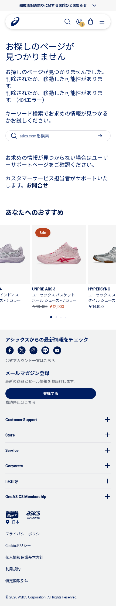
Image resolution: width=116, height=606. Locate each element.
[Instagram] (33, 350)
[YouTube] (57, 350)
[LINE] (45, 350)
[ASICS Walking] (33, 515)
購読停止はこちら (20, 402)
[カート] (90, 21)
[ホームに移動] (15, 21)
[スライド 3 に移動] (61, 317)
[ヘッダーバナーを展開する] (94, 5)
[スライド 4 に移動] (65, 317)
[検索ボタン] (99, 135)
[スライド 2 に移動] (56, 317)
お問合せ (37, 185)
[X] (21, 350)
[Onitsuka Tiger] (12, 515)
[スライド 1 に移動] (51, 317)
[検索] (67, 21)
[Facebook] (9, 350)
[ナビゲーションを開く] (102, 21)
